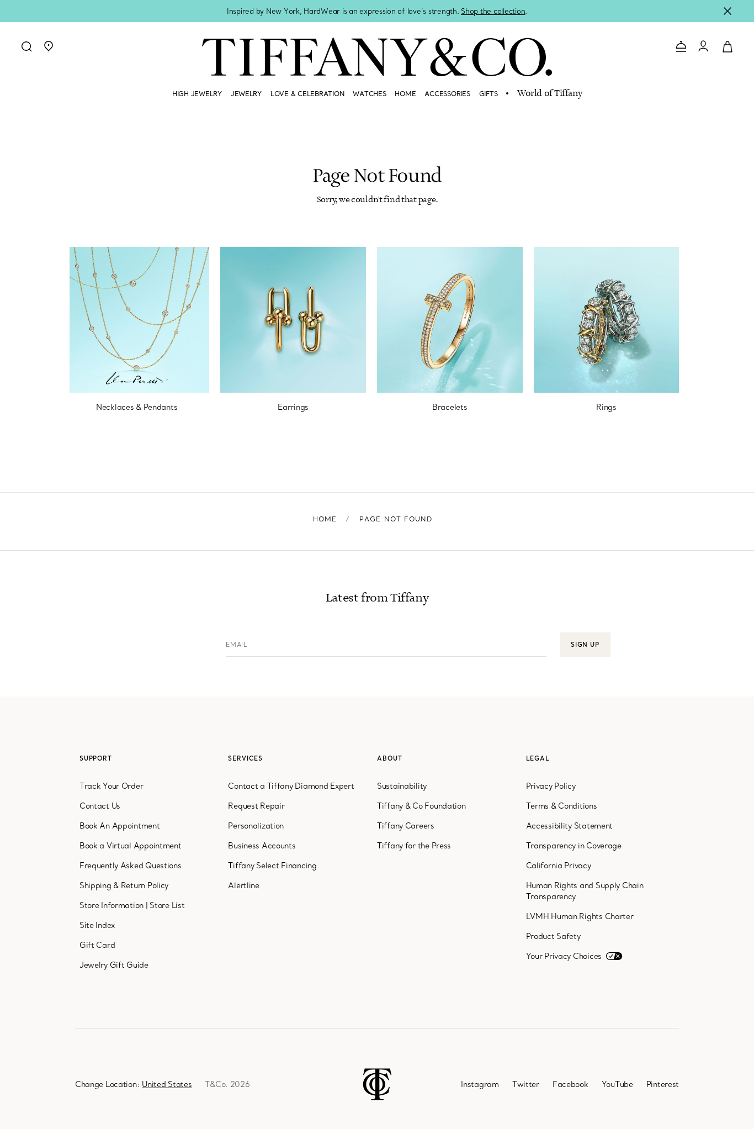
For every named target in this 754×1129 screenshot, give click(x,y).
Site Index (97, 925)
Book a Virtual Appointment (130, 846)
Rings (606, 407)
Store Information (111, 905)
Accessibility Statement (569, 826)
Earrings (293, 407)
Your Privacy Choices (564, 956)
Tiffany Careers (405, 826)
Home (325, 519)
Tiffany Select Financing (272, 866)
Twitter (525, 1084)
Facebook (570, 1084)
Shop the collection (493, 11)
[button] (48, 46)
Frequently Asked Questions (130, 866)
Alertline (243, 885)
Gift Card (97, 945)
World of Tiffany (549, 93)
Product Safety (553, 936)
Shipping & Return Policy (123, 885)
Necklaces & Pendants (136, 407)
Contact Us (99, 806)
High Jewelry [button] (197, 93)
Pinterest (662, 1084)
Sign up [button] (585, 644)
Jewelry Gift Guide (113, 965)
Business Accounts (261, 846)
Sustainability (402, 786)
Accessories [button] (447, 93)
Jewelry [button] (246, 93)
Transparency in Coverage (574, 846)
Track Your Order (111, 786)
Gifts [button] (488, 93)
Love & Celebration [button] (307, 93)
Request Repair (256, 806)
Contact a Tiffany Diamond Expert (291, 786)
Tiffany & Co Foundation (421, 806)
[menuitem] (197, 98)
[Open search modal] (26, 46)
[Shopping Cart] (727, 45)
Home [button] (405, 93)
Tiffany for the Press (414, 846)
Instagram (479, 1084)
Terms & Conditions (561, 806)
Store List (167, 905)
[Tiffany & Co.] (377, 57)
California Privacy (558, 866)
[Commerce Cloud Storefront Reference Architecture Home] (377, 1083)
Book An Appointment (119, 826)
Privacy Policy (551, 786)
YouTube (617, 1084)
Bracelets (449, 407)
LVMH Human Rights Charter (580, 916)
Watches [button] (369, 93)
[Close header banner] (727, 11)
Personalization (256, 826)
